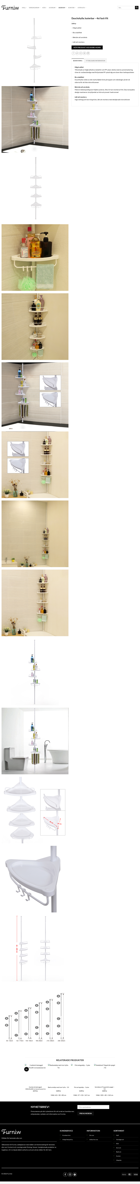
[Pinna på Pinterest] (84, 53)
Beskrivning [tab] (77, 61)
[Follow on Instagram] (70, 1174)
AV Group (11, 1154)
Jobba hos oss (93, 1139)
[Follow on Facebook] (65, 1174)
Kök (44, 7)
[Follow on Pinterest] (75, 1174)
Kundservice (66, 1135)
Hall (24, 7)
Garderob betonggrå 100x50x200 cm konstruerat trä (35, 1088)
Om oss (91, 1135)
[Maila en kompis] (81, 53)
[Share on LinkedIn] (88, 53)
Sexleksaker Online (22, 1154)
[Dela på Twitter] (77, 53)
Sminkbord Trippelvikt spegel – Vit (104, 1088)
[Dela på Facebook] (73, 53)
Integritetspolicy (67, 1139)
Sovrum (52, 7)
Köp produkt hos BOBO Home (87, 47)
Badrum (62, 7)
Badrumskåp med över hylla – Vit (58, 1087)
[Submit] (136, 7)
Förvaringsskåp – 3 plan (81, 1087)
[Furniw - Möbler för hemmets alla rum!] (10, 7)
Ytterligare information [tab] (95, 61)
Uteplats (81, 7)
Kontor (71, 7)
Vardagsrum (34, 7)
